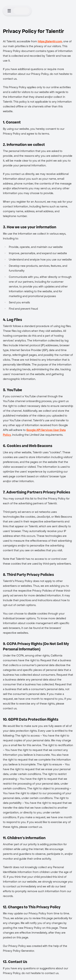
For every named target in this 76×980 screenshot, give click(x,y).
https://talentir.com (50, 41)
